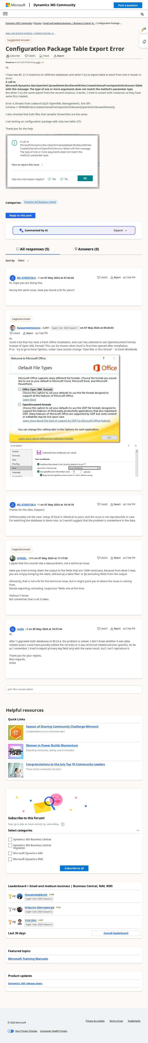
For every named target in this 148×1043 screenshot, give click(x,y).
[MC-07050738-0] (13, 278)
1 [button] (39, 277)
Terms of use (116, 1021)
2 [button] (43, 62)
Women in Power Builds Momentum (52, 745)
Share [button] (46, 55)
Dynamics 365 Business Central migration (32, 846)
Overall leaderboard (116, 933)
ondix (38, 62)
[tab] (33, 251)
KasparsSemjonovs (28, 327)
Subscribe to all (74, 868)
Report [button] (60, 55)
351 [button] (59, 907)
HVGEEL (22, 558)
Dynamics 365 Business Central (40, 201)
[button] (128, 6)
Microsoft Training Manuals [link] (28, 959)
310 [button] (31, 558)
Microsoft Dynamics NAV (28, 853)
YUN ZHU (30, 920)
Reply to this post (21, 215)
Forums (37, 23)
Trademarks (134, 1021)
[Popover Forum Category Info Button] (62, 824)
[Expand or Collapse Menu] (5, 13)
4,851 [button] (46, 327)
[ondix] (13, 629)
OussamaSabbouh (36, 894)
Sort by (10, 260)
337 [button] (41, 920)
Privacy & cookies (95, 1021)
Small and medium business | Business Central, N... (69, 23)
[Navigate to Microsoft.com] (15, 5)
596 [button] (52, 894)
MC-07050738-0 (26, 277)
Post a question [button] (128, 5)
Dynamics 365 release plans (25, 983)
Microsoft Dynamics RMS (28, 859)
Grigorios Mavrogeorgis (39, 907)
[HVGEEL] (13, 558)
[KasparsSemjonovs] (13, 328)
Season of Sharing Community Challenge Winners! (62, 726)
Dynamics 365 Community (54, 5)
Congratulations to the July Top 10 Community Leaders (65, 764)
